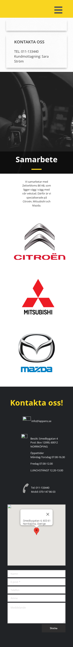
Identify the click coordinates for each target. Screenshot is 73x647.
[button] (36, 531)
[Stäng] (48, 514)
